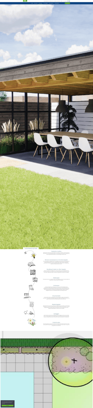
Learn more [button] (3, 403)
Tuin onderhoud (51, 3)
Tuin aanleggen (45, 3)
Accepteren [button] (7, 405)
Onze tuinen (35, 3)
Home (32, 3)
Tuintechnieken (56, 3)
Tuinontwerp (40, 3)
